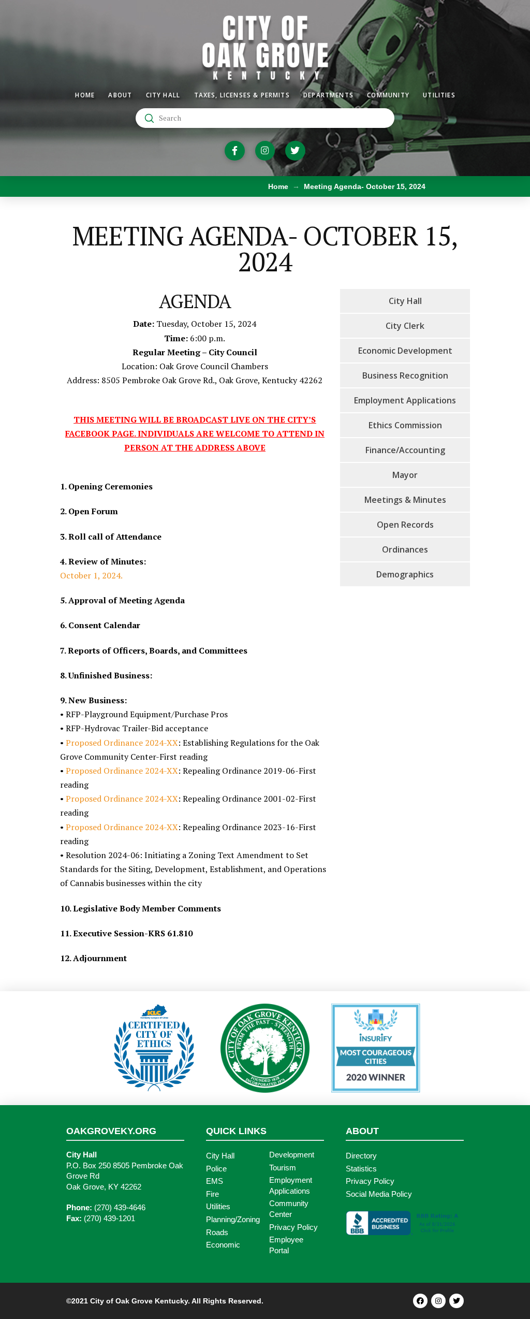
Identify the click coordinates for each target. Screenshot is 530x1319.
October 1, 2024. (91, 575)
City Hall (220, 1156)
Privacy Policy (293, 1227)
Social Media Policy (379, 1194)
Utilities (218, 1206)
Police (216, 1169)
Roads (217, 1232)
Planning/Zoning (233, 1219)
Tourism (282, 1168)
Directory (361, 1156)
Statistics (361, 1169)
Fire (212, 1194)
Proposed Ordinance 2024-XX (122, 742)
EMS (214, 1181)
